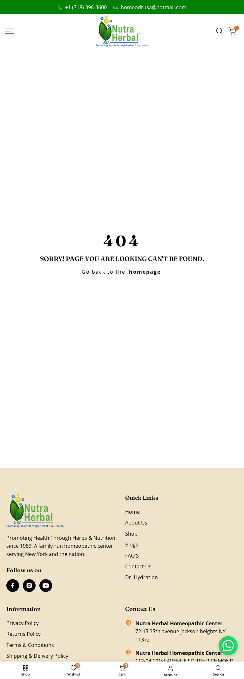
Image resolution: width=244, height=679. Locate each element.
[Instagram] (29, 585)
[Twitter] (45, 585)
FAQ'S (132, 555)
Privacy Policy (22, 623)
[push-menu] (9, 31)
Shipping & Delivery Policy (37, 655)
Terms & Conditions (30, 644)
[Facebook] (12, 585)
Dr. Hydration (141, 577)
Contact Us (138, 566)
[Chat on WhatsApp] (228, 645)
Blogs (131, 544)
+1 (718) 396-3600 (86, 7)
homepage (145, 271)
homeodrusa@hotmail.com (153, 7)
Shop (131, 533)
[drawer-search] (219, 31)
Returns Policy (23, 633)
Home (132, 511)
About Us (136, 522)
